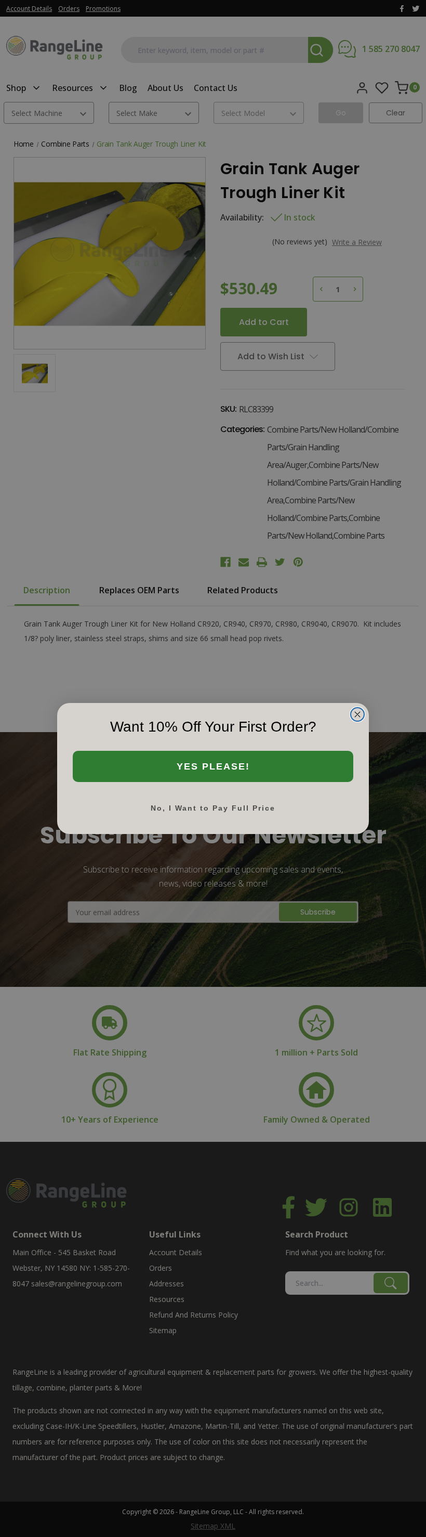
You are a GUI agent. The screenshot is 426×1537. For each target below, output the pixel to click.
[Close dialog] (357, 714)
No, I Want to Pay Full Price (213, 808)
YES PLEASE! (213, 766)
